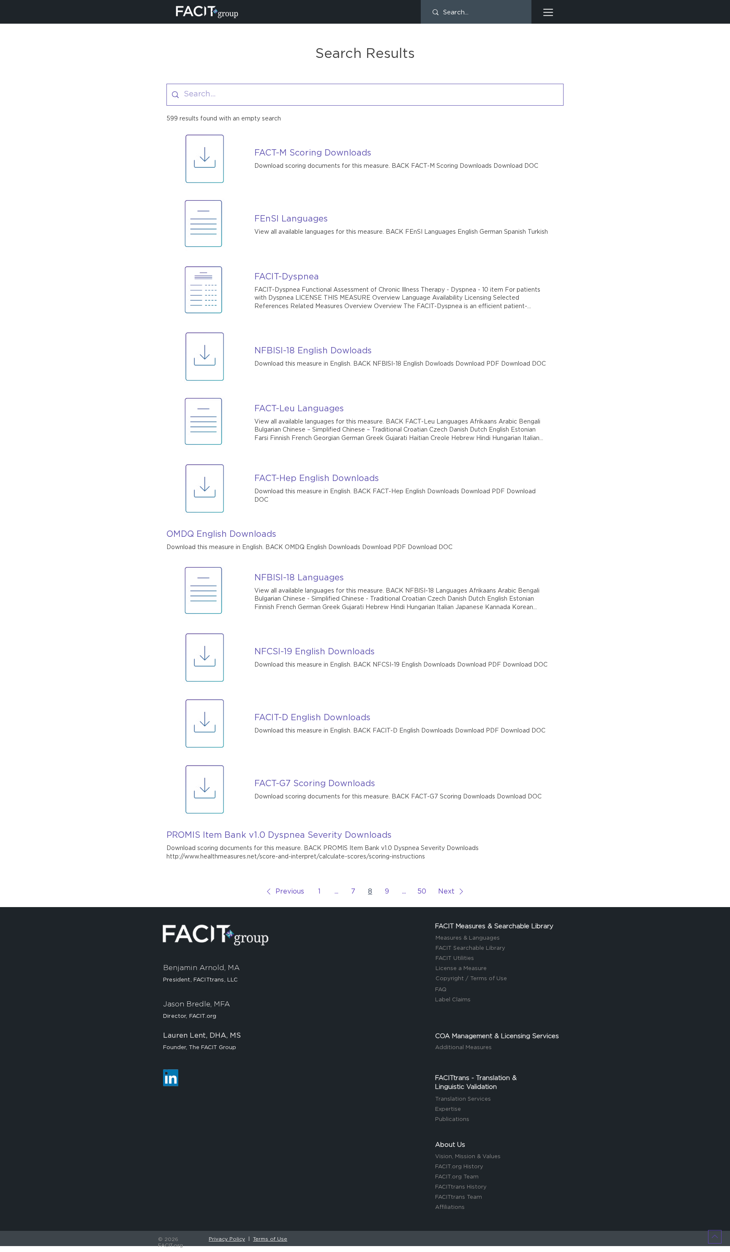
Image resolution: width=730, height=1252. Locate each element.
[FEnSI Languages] (203, 225)
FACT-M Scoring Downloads (312, 153)
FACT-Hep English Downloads (316, 478)
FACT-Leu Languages (299, 409)
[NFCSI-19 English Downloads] (203, 657)
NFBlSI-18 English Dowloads (313, 351)
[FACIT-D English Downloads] (203, 723)
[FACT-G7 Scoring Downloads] (203, 789)
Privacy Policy (227, 1238)
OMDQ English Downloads (221, 534)
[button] (548, 12)
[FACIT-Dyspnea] (203, 291)
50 (421, 891)
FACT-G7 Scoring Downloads (314, 783)
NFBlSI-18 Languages (299, 578)
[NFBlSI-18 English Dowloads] (203, 357)
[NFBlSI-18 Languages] (203, 592)
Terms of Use (270, 1238)
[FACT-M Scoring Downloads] (203, 159)
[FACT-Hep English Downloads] (203, 488)
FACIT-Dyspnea (286, 277)
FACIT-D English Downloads (312, 717)
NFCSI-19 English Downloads (314, 652)
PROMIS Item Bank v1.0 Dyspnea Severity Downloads (279, 835)
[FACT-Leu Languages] (203, 422)
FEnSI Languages (291, 219)
